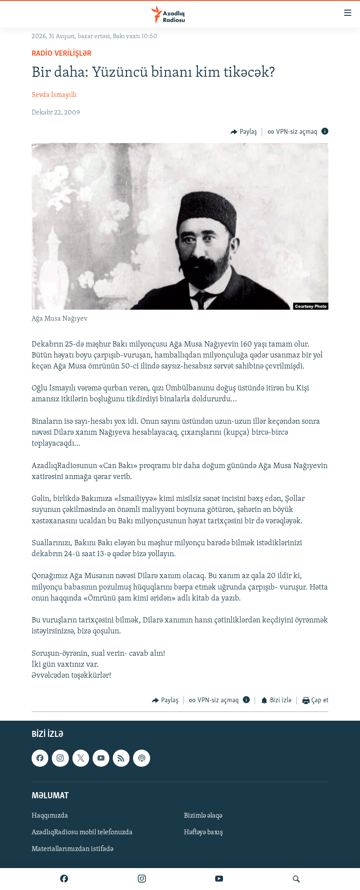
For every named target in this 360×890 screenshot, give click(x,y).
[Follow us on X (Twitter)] (80, 758)
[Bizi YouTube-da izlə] (219, 879)
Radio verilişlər (61, 54)
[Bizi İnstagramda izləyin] (141, 879)
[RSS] (121, 758)
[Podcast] (141, 758)
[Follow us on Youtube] (101, 758)
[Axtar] (296, 879)
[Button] (243, 132)
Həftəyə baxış (203, 832)
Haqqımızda (50, 815)
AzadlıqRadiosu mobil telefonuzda (82, 832)
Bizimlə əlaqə (203, 815)
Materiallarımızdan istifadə (72, 849)
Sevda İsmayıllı (54, 95)
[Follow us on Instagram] (60, 758)
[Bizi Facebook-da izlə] (64, 879)
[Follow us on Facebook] (40, 758)
